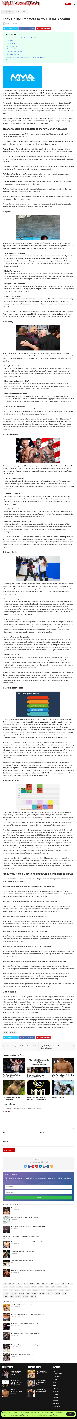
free (47, 1287)
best (25, 1283)
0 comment (23, 23)
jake (11, 1290)
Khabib (55, 1379)
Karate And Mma (58, 1097)
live (29, 1290)
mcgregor (36, 1290)
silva (28, 1293)
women (18, 1296)
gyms (65, 1287)
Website (5, 1141)
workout (33, 1296)
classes (44, 1283)
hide (20, 35)
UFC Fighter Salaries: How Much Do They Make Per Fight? (28, 1226)
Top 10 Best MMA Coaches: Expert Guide (41, 1382)
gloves (59, 1287)
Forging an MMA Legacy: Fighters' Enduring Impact (36, 1098)
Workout (56, 1391)
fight (5, 1287)
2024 (5, 1283)
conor (51, 1283)
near (43, 1290)
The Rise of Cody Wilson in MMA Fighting (12, 1076)
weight (6, 1296)
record (61, 1290)
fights (34, 1287)
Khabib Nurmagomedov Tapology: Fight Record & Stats (27, 1242)
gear (52, 1287)
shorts (21, 1293)
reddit (68, 1290)
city (38, 1283)
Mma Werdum (15, 1208)
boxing (32, 1283)
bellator (19, 1283)
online (5, 1032)
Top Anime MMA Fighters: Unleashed (22, 1305)
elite (57, 1283)
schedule (13, 1293)
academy (11, 1283)
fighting (27, 1287)
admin (8, 23)
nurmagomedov (51, 1290)
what (11, 1296)
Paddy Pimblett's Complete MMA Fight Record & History (28, 1270)
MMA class (58, 1373)
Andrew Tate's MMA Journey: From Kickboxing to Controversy (21, 1236)
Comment (6, 1111)
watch (64, 1293)
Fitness (57, 1376)
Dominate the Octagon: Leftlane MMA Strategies (36, 1076)
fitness (41, 1287)
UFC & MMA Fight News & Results (41, 1391)
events (63, 1283)
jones (17, 1290)
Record (55, 1397)
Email (42, 1132)
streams (41, 1293)
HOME (55, 1371)
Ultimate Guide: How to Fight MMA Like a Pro (24, 1323)
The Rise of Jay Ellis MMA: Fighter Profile (12, 1098)
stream (34, 1293)
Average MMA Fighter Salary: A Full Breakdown (25, 1217)
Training (55, 1394)
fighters (19, 1287)
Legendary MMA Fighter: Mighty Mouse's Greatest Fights (28, 1314)
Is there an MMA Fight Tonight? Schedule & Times (26, 1333)
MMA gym (56, 1388)
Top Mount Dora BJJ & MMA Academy (22, 1260)
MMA (24, 12)
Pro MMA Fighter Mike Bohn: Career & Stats (21, 1046)
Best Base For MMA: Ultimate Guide (22, 1354)
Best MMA (56, 1406)
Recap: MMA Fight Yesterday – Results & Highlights (26, 1345)
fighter (11, 1287)
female (70, 1283)
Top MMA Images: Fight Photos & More (23, 1251)
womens (25, 1296)
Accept (70, 1414)
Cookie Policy (52, 1415)
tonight (49, 1293)
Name (5, 1132)
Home (17, 12)
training (57, 1293)
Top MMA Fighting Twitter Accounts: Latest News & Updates (55, 1047)
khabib (23, 1290)
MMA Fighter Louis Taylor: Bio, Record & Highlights (63, 1076)
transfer (12, 1032)
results (6, 1293)
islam (5, 1290)
